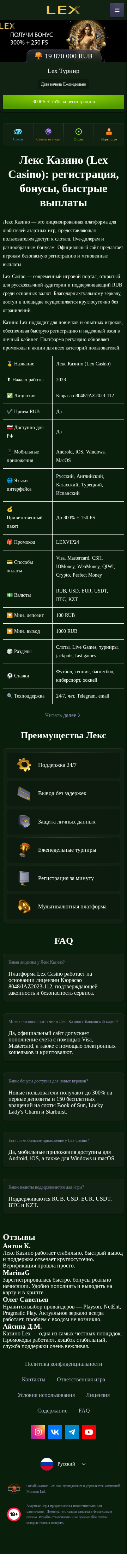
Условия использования (46, 1395)
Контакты (34, 1379)
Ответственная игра (81, 1379)
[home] (63, 10)
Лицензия (98, 1395)
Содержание (52, 1411)
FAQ (84, 1411)
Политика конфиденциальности (63, 1364)
